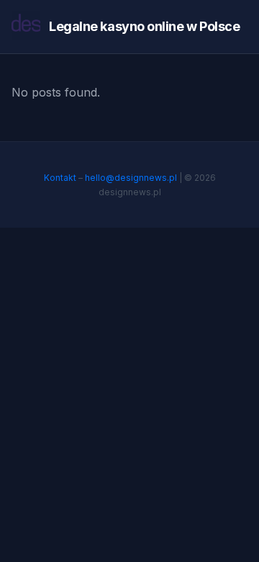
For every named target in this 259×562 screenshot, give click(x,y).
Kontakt (60, 177)
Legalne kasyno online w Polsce (144, 26)
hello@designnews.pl (131, 177)
